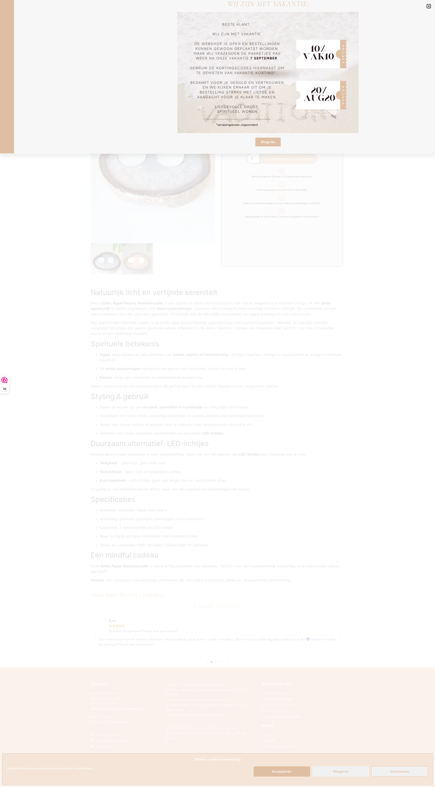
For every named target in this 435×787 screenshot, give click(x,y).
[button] (428, 6)
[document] (217, 393)
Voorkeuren (399, 771)
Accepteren (282, 771)
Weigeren (341, 771)
